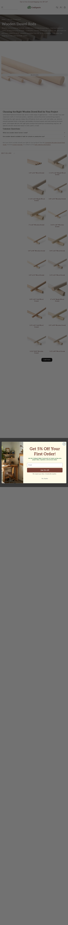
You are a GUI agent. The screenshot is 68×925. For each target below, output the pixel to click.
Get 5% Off (45, 470)
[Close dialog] (64, 443)
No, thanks (45, 478)
